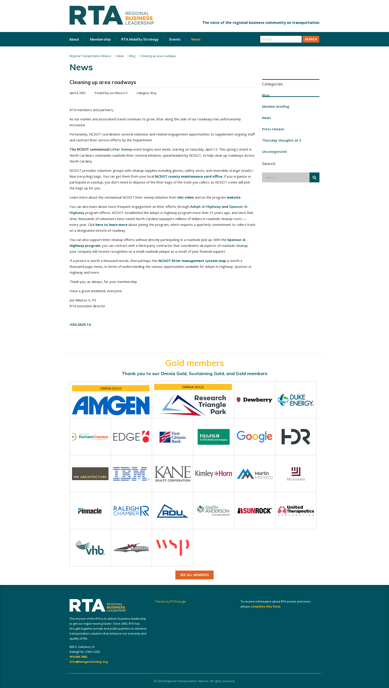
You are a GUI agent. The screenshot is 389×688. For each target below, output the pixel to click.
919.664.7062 (78, 657)
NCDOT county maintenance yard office (188, 176)
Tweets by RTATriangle (170, 601)
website (233, 197)
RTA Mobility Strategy (139, 39)
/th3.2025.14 (80, 324)
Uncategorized (274, 151)
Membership (100, 39)
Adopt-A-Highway (205, 206)
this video (185, 197)
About (74, 39)
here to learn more (111, 224)
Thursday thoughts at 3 (281, 140)
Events (175, 39)
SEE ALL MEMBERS (194, 575)
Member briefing (275, 106)
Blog (266, 95)
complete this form (265, 606)
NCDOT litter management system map (192, 260)
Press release (273, 129)
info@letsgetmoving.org (89, 662)
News (196, 39)
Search (311, 39)
